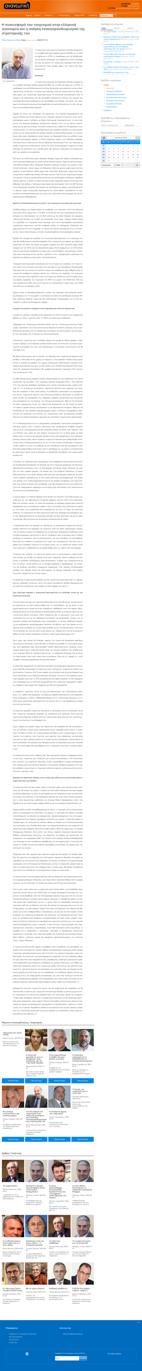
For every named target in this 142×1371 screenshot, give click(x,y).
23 (138, 154)
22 (133, 154)
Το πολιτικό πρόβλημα (54, 1242)
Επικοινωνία (64, 15)
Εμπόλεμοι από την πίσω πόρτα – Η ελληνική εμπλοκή (35, 1243)
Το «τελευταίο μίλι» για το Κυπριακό (81, 1242)
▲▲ (138, 1322)
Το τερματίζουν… (11, 1186)
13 (123, 151)
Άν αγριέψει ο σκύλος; (122, 63)
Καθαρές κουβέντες (58, 1288)
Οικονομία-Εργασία (114, 91)
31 (103, 146)
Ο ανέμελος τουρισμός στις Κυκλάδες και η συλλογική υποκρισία (82, 1058)
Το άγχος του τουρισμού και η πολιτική (79, 1091)
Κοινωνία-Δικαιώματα (115, 101)
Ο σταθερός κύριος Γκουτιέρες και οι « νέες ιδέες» (11, 1243)
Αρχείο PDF (79, 15)
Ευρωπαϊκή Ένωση (114, 104)
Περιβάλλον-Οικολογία (115, 94)
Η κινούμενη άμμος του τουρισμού (58, 1112)
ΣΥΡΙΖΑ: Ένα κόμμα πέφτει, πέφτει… (81, 1289)
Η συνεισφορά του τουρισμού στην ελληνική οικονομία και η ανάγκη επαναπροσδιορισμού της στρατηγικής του (36, 1116)
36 (103, 161)
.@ (73, 1334)
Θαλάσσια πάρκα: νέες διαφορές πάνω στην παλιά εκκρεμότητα (35, 1189)
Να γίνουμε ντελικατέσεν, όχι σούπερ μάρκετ (11, 1113)
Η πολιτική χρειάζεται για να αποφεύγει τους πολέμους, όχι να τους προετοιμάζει (35, 1059)
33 (103, 152)
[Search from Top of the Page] (115, 15)
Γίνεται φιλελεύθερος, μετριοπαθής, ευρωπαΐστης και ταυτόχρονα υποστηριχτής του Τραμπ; (57, 1192)
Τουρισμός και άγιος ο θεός (12, 1034)
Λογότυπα (13, 1342)
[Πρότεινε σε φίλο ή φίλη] (92, 45)
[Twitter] (27, 1354)
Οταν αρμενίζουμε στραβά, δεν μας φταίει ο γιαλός (57, 1057)
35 (103, 158)
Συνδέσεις (93, 15)
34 (103, 155)
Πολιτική (110, 88)
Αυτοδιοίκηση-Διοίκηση (116, 97)
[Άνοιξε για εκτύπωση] (88, 45)
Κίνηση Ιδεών (111, 107)
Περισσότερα (13, 1081)
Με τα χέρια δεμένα (35, 1288)
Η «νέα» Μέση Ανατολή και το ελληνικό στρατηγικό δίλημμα (82, 1189)
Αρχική (29, 15)
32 (103, 149)
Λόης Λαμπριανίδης (11, 40)
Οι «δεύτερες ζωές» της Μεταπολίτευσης (12, 1289)
